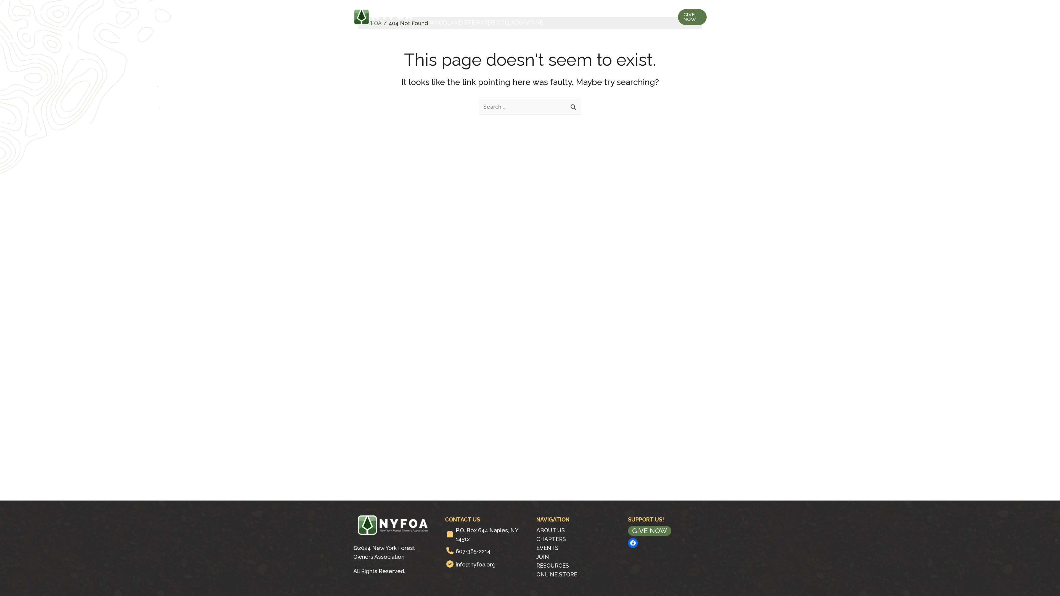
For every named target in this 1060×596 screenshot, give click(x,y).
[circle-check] (450, 564)
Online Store (556, 574)
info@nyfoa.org (475, 564)
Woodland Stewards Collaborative (486, 22)
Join (554, 11)
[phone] (450, 551)
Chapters (489, 11)
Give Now (649, 531)
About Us (443, 11)
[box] (450, 534)
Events (526, 11)
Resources (588, 11)
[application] (461, 11)
